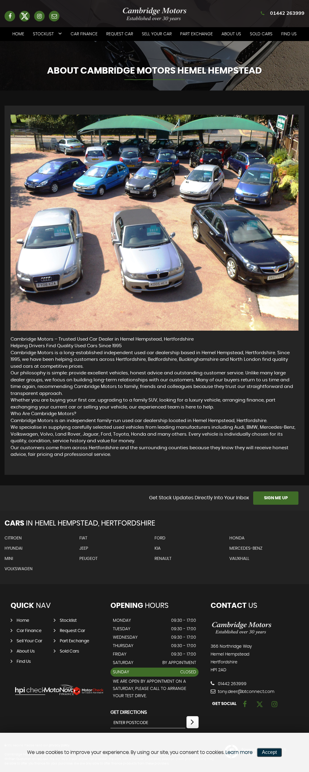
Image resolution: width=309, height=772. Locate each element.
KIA (157, 548)
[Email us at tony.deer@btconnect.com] (54, 16)
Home (18, 34)
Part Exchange (196, 34)
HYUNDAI (13, 548)
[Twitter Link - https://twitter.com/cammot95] (24, 16)
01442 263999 (287, 13)
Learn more (239, 752)
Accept (269, 752)
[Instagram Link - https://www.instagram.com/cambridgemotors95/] (39, 16)
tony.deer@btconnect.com (245, 692)
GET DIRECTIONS (128, 712)
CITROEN (13, 538)
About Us (231, 34)
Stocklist (43, 34)
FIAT (83, 538)
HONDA (236, 538)
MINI (9, 559)
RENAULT (162, 559)
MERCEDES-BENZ (246, 548)
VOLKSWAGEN (19, 569)
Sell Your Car (157, 34)
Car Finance (84, 34)
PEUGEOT (88, 559)
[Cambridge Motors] (241, 634)
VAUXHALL (239, 559)
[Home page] (154, 14)
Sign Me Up (276, 498)
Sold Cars (261, 34)
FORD (159, 538)
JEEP (83, 548)
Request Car (119, 34)
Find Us (289, 34)
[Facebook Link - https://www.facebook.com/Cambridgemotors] (10, 16)
